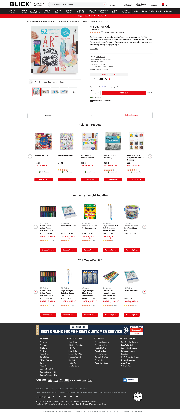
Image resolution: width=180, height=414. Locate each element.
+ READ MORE (94, 48)
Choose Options (48, 250)
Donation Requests (75, 357)
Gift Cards (43, 348)
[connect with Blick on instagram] (65, 398)
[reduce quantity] (91, 93)
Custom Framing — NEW (48, 375)
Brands (135, 11)
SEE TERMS (102, 16)
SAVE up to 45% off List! (90, 302)
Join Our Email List (46, 369)
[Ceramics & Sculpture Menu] (92, 14)
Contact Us (72, 363)
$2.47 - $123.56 (46, 234)
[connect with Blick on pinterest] (71, 398)
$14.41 (83, 163)
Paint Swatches (100, 351)
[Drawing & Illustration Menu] (46, 14)
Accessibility (63, 401)
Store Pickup (44, 357)
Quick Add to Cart (127, 345)
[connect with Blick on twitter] (59, 398)
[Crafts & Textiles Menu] (115, 14)
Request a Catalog (101, 363)
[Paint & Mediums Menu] (12, 14)
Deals (160, 11)
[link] (38, 6)
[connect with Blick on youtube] (77, 398)
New (145, 11)
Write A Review (109, 32)
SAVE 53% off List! (109, 74)
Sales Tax (72, 348)
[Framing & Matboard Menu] (80, 14)
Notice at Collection (74, 401)
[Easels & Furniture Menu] (69, 14)
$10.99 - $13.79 (130, 234)
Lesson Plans (125, 363)
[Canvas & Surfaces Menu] (24, 14)
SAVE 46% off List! (110, 166)
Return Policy (73, 351)
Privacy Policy (42, 401)
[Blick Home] (20, 4)
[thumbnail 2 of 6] (45, 92)
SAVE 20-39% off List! (47, 236)
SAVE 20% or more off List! (111, 302)
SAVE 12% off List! (133, 166)
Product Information (102, 342)
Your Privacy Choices (89, 401)
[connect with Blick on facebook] (53, 398)
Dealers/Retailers (126, 366)
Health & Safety (100, 348)
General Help (73, 342)
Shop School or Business (129, 342)
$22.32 (129, 163)
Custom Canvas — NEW (48, 372)
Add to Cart (43, 180)
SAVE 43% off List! (87, 166)
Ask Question (120, 32)
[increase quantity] (98, 93)
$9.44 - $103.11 (67, 234)
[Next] (150, 156)
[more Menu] (126, 14)
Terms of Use (53, 401)
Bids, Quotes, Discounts (129, 348)
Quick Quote (125, 354)
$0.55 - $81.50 (87, 234)
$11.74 (60, 163)
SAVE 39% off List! (41, 166)
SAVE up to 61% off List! (90, 237)
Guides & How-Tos (101, 357)
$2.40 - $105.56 (109, 299)
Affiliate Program (46, 360)
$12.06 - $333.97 (88, 299)
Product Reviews (101, 354)
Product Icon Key (101, 345)
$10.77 (103, 79)
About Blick (44, 366)
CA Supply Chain (73, 404)
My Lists (43, 351)
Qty (92, 91)
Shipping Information (76, 345)
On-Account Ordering (128, 351)
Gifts (152, 11)
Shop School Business (141, 5)
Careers (43, 363)
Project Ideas (99, 360)
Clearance (168, 11)
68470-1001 (100, 56)
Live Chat (72, 360)
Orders (154, 6)
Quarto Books (94, 29)
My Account (44, 342)
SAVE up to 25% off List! (69, 237)
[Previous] (30, 156)
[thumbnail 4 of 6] (64, 92)
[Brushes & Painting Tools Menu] (35, 14)
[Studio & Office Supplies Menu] (103, 14)
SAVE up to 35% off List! (111, 237)
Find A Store (44, 354)
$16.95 (106, 163)
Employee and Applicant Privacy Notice (93, 404)
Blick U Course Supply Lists (130, 357)
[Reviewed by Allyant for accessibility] (138, 397)
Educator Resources (128, 360)
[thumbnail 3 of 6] (55, 92)
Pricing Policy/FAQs (75, 354)
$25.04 (37, 163)
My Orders (43, 345)
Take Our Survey (74, 366)
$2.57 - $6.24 (108, 234)
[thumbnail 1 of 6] (36, 92)
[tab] (48, 115)
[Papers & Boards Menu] (58, 14)
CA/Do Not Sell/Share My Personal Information (51, 404)
